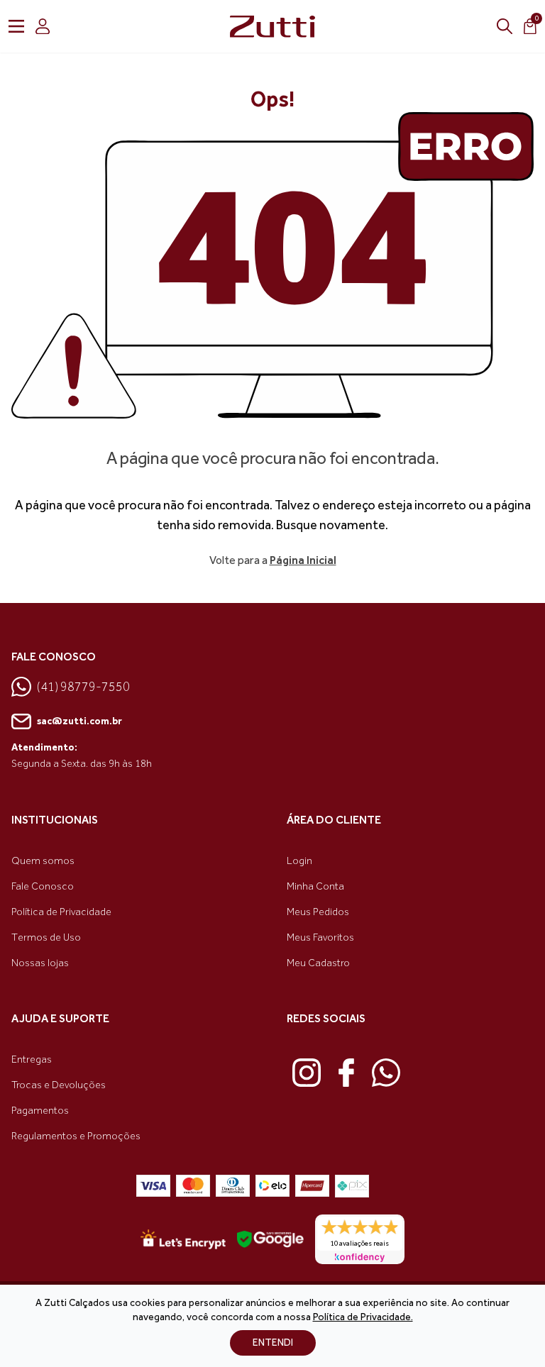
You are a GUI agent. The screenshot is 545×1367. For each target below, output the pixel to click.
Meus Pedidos (318, 912)
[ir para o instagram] (306, 1072)
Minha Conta (315, 886)
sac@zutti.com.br (79, 721)
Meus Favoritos (320, 937)
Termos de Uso (46, 937)
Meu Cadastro (318, 963)
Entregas (31, 1059)
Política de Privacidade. (363, 1317)
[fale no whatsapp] (386, 1072)
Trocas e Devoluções (58, 1085)
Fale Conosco (42, 886)
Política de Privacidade (61, 912)
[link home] (272, 26)
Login (299, 861)
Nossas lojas (40, 963)
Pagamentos (40, 1111)
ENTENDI (273, 1342)
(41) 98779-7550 (83, 686)
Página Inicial (303, 560)
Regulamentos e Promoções (76, 1136)
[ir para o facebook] (346, 1072)
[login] (42, 26)
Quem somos (43, 861)
